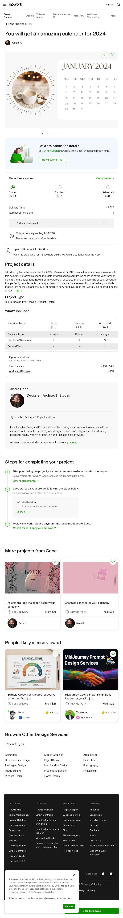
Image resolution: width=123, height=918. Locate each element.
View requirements (24, 480)
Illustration (89, 760)
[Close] (74, 874)
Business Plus (16, 835)
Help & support (71, 809)
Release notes (70, 850)
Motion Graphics (53, 754)
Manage (69, 906)
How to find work (44, 809)
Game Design (52, 776)
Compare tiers (105, 178)
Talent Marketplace (19, 815)
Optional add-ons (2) (28, 223)
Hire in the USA (17, 861)
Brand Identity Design (17, 760)
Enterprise (14, 830)
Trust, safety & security (102, 845)
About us (94, 809)
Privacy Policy (64, 898)
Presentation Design (55, 770)
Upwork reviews (71, 820)
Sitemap (91, 890)
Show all (21, 511)
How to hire (15, 809)
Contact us (95, 840)
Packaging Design (15, 765)
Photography (90, 765)
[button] (42, 133)
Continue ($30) (92, 910)
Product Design (14, 776)
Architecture (90, 754)
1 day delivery (20, 611)
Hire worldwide (17, 856)
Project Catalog (8, 15)
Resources (68, 825)
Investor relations (99, 820)
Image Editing (13, 770)
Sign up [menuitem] (109, 4)
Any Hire (13, 840)
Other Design (52, 150)
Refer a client (70, 840)
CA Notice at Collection (89, 884)
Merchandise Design (56, 765)
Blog (65, 830)
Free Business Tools (73, 845)
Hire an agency (17, 825)
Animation (11, 754)
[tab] (15, 744)
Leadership (96, 815)
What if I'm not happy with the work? (34, 528)
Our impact (96, 830)
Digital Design (52, 760)
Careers (94, 825)
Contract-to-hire (17, 845)
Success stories (71, 815)
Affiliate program (71, 835)
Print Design (90, 770)
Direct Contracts (18, 850)
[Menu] (4, 4)
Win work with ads (45, 838)
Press (93, 835)
